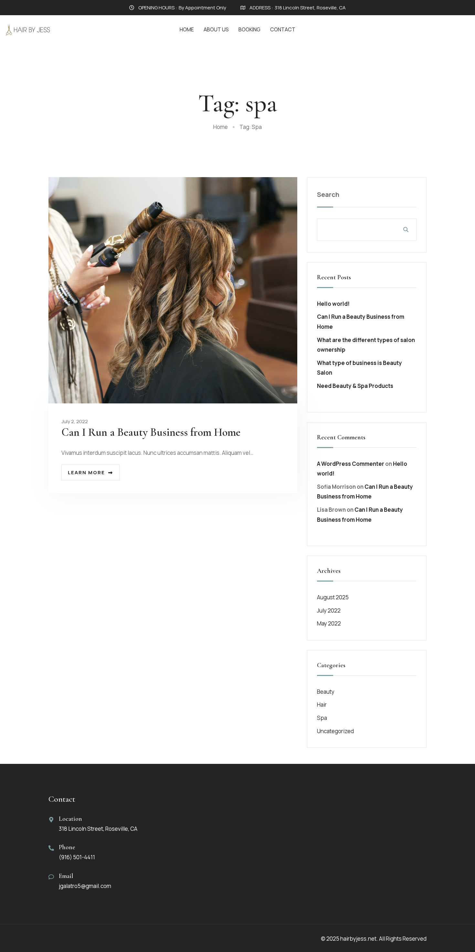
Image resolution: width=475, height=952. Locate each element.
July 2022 (329, 610)
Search (328, 194)
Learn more (86, 472)
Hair (322, 704)
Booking (249, 29)
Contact (282, 29)
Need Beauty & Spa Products (355, 386)
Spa (322, 718)
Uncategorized (335, 731)
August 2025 (333, 597)
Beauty (325, 691)
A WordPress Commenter (350, 463)
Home (187, 29)
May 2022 (329, 623)
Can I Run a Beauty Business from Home (150, 432)
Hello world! (333, 303)
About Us (216, 29)
